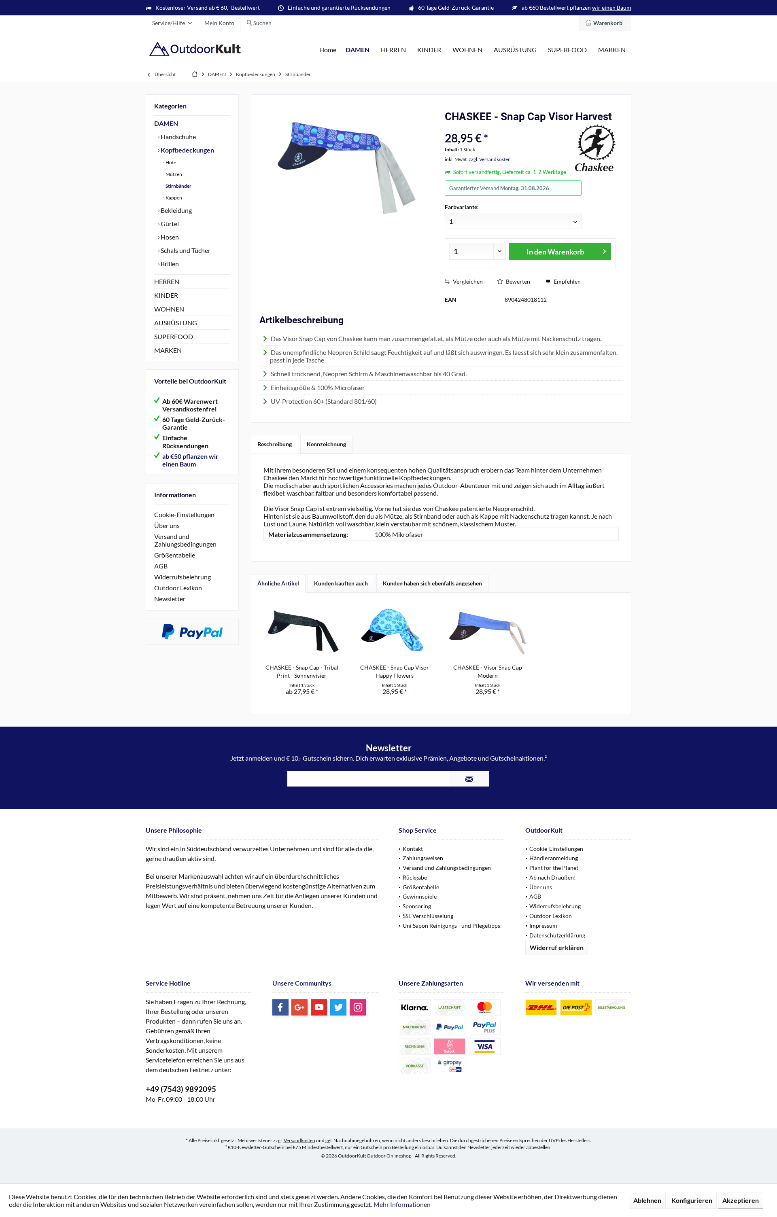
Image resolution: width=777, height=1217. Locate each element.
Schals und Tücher (184, 250)
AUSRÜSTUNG (175, 323)
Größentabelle (174, 555)
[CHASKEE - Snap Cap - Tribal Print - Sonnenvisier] (301, 631)
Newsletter (169, 598)
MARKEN (168, 350)
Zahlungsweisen (423, 857)
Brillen (169, 263)
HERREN (166, 281)
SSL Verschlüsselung (428, 915)
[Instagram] (358, 1007)
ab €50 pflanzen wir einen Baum (190, 460)
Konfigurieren (691, 1200)
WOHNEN (169, 309)
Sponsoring (417, 906)
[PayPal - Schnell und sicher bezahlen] (192, 631)
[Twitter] (338, 1007)
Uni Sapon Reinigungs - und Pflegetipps (451, 925)
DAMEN (166, 123)
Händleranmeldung (553, 857)
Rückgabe (415, 877)
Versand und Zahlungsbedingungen (185, 540)
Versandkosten (299, 1140)
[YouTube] (319, 1007)
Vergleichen (467, 281)
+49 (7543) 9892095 (181, 1089)
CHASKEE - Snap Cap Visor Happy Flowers (394, 671)
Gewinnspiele (420, 896)
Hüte (170, 162)
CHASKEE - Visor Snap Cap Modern (487, 671)
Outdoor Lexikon (178, 588)
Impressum (543, 925)
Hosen (169, 237)
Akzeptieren (740, 1200)
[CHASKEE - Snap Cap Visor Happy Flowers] (395, 631)
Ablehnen (647, 1200)
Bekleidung (175, 210)
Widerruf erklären (557, 947)
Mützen (173, 174)
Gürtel (169, 223)
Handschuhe (177, 136)
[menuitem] (605, 23)
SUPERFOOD (173, 336)
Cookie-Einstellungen (184, 514)
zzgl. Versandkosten (490, 159)
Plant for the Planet (553, 867)
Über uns (167, 525)
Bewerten (517, 281)
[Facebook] (280, 1007)
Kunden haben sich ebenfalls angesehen (432, 583)
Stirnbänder (178, 186)
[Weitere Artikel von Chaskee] (595, 147)
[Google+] (299, 1007)
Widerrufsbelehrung (182, 577)
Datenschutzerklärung (557, 935)
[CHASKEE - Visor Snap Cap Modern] (487, 631)
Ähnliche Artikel (278, 583)
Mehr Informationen (402, 1204)
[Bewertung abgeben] (509, 127)
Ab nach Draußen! (552, 877)
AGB (161, 566)
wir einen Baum (611, 7)
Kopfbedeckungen (186, 150)
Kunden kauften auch (341, 583)
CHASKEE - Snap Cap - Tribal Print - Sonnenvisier (301, 671)
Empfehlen (566, 281)
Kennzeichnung (326, 444)
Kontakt (413, 848)
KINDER (166, 295)
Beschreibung (274, 444)
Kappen (173, 198)
